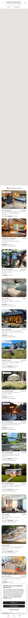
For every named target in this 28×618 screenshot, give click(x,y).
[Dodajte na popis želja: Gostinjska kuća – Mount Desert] (25, 220)
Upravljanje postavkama (14, 609)
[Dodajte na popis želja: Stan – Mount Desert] (25, 192)
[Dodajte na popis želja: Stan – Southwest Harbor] (25, 404)
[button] (9, 216)
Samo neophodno (14, 606)
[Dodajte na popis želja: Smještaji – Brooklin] (25, 342)
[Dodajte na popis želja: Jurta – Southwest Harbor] (25, 373)
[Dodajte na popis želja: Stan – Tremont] (25, 280)
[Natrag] (3, 2)
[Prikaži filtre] (25, 2)
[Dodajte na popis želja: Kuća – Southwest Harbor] (25, 465)
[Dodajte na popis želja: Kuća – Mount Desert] (25, 311)
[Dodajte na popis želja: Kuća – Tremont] (25, 496)
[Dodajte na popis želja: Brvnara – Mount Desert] (25, 251)
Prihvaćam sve (14, 602)
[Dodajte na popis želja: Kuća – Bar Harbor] (25, 527)
